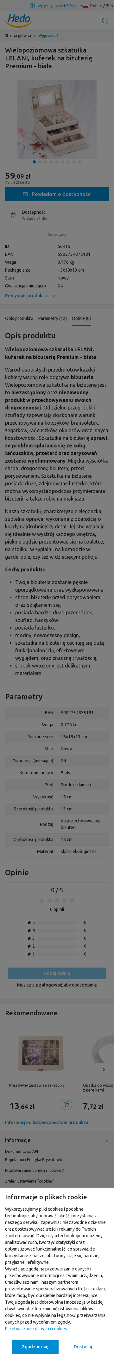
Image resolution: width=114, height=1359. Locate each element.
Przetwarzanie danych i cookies (36, 1328)
